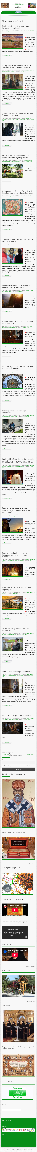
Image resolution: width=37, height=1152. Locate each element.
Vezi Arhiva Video (30, 966)
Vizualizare (32, 863)
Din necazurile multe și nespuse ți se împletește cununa (16, 589)
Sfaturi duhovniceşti (6, 161)
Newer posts (31, 754)
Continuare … (7, 55)
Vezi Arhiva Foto (31, 1001)
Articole (27, 30)
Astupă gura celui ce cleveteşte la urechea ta (15, 412)
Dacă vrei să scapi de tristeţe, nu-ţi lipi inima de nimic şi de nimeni (17, 27)
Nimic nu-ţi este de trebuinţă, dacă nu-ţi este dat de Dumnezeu (17, 367)
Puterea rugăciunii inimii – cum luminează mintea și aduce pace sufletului (15, 555)
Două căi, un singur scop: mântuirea (16, 715)
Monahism (32, 718)
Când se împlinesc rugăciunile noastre (17, 672)
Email (3, 760)
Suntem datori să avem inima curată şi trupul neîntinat (17, 322)
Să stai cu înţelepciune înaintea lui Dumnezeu (15, 630)
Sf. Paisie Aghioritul (28, 160)
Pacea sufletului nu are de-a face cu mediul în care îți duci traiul (16, 287)
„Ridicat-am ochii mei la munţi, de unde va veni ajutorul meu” (17, 115)
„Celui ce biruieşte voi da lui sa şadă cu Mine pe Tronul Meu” (17, 240)
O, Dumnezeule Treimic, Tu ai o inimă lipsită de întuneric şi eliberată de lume (17, 192)
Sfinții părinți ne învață (9, 31)
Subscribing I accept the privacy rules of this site (17, 766)
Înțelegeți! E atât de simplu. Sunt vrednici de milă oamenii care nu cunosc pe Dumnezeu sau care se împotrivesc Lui (18, 461)
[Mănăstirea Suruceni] (18, 5)
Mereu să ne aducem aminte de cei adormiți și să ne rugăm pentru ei (16, 157)
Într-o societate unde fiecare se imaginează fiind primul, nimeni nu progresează (16, 510)
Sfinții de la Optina (11, 119)
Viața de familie (15, 719)
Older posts (5, 754)
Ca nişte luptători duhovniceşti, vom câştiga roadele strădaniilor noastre (16, 66)
